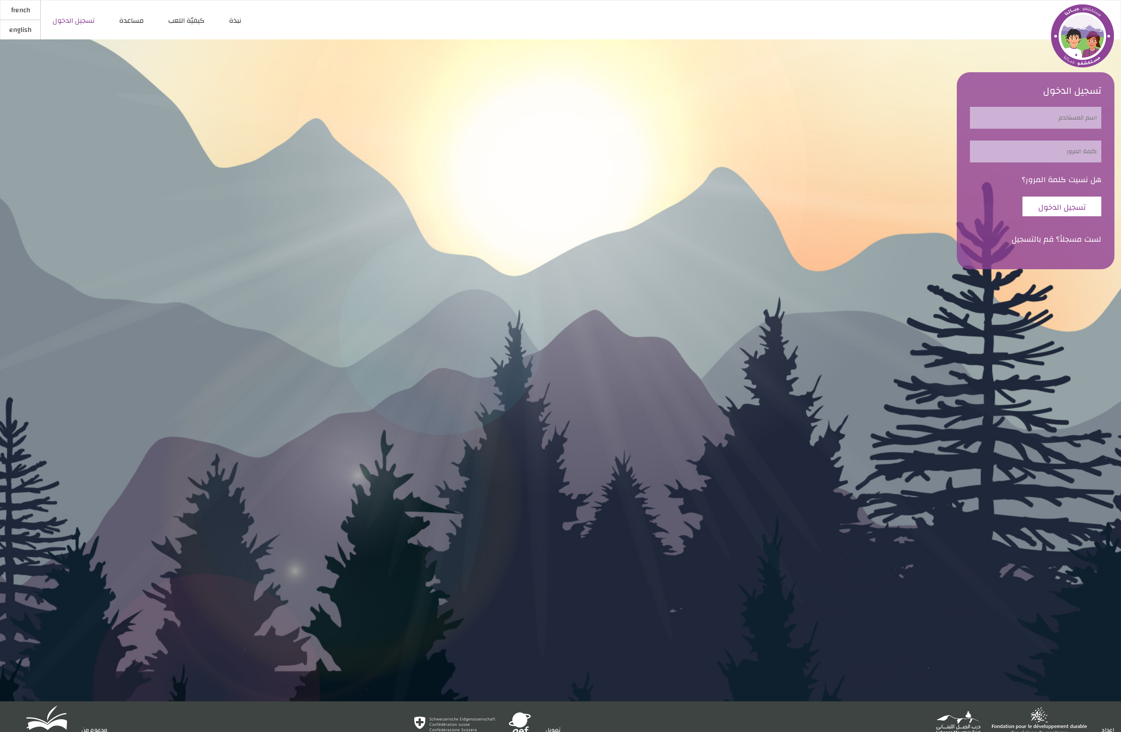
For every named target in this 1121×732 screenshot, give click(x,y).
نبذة (235, 20)
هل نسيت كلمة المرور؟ (1061, 180)
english (20, 29)
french (20, 10)
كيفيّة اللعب (186, 20)
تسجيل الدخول (74, 20)
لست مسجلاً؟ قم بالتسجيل (1056, 239)
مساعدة (131, 20)
